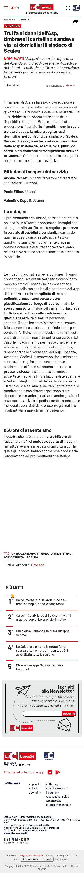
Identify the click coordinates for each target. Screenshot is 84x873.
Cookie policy (63, 855)
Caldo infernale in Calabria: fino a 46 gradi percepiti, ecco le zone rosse (41, 602)
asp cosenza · (14, 557)
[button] (75, 21)
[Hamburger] (6, 8)
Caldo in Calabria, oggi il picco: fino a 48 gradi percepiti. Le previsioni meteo (43, 617)
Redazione (12, 855)
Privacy (49, 855)
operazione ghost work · (31, 553)
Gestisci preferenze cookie (37, 859)
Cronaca (24, 19)
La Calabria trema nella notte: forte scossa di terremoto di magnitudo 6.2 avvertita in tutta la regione (42, 650)
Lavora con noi (61, 859)
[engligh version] (13, 7)
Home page (10, 19)
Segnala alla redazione (31, 855)
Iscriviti (69, 713)
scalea (32, 557)
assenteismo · (62, 553)
